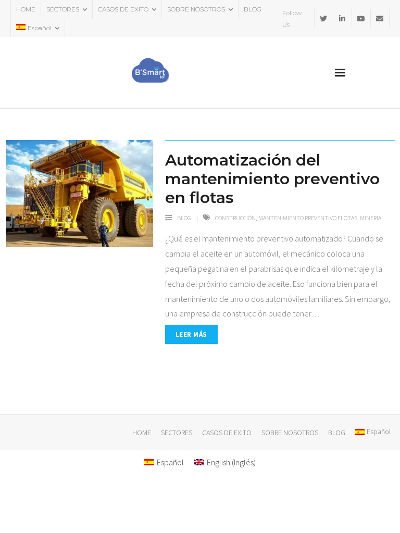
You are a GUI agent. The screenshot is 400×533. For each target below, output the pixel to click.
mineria (370, 218)
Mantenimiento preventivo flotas (307, 218)
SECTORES (62, 9)
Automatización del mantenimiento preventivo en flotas (272, 178)
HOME (25, 9)
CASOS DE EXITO (123, 9)
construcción (235, 218)
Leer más (191, 334)
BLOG (252, 9)
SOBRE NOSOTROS (196, 9)
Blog (184, 218)
